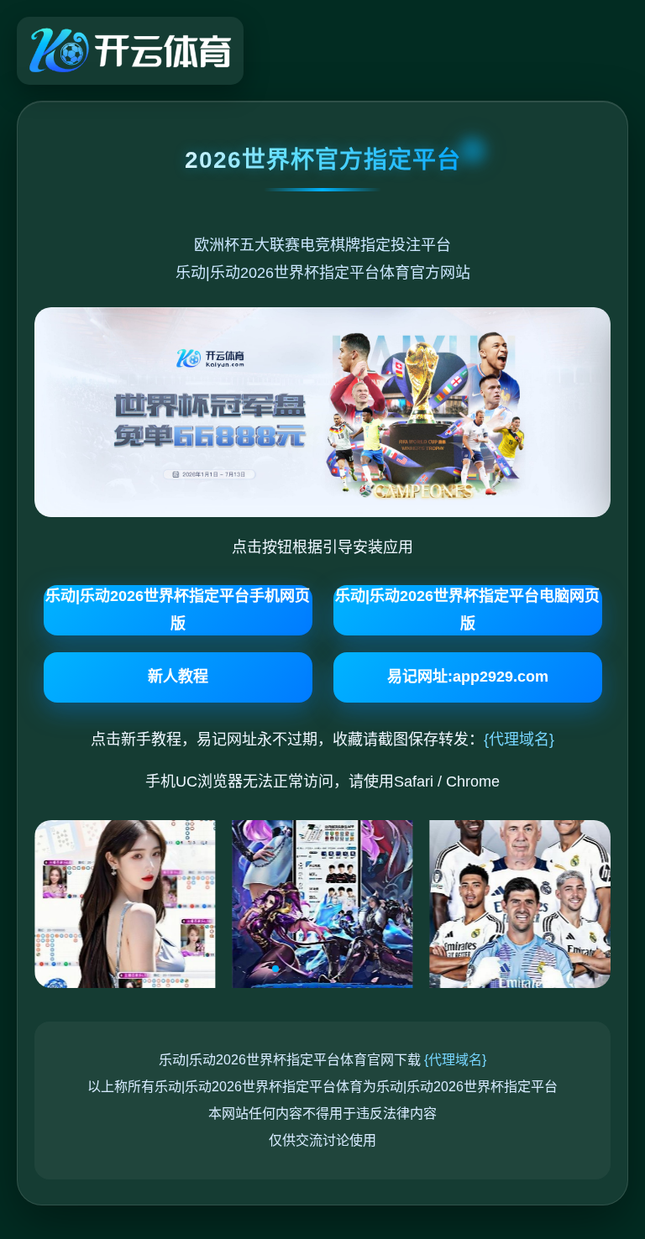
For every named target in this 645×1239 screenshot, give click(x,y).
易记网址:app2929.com (467, 676)
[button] (275, 968)
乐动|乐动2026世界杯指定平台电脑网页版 (467, 609)
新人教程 (178, 676)
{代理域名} (519, 739)
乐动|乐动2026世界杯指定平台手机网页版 (177, 609)
